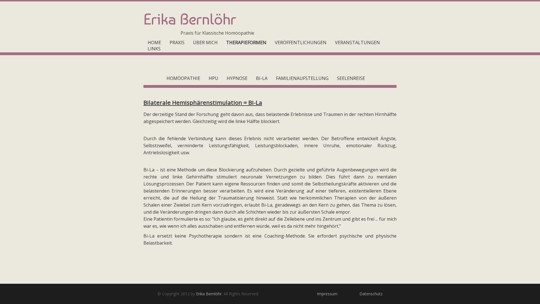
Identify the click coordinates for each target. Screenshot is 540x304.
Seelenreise (351, 78)
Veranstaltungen (357, 42)
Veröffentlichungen (301, 42)
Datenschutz (370, 293)
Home (154, 42)
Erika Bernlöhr (209, 293)
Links (154, 48)
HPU (213, 78)
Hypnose (237, 78)
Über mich (205, 42)
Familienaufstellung (302, 78)
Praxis (177, 42)
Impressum (327, 293)
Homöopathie (183, 78)
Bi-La (261, 78)
